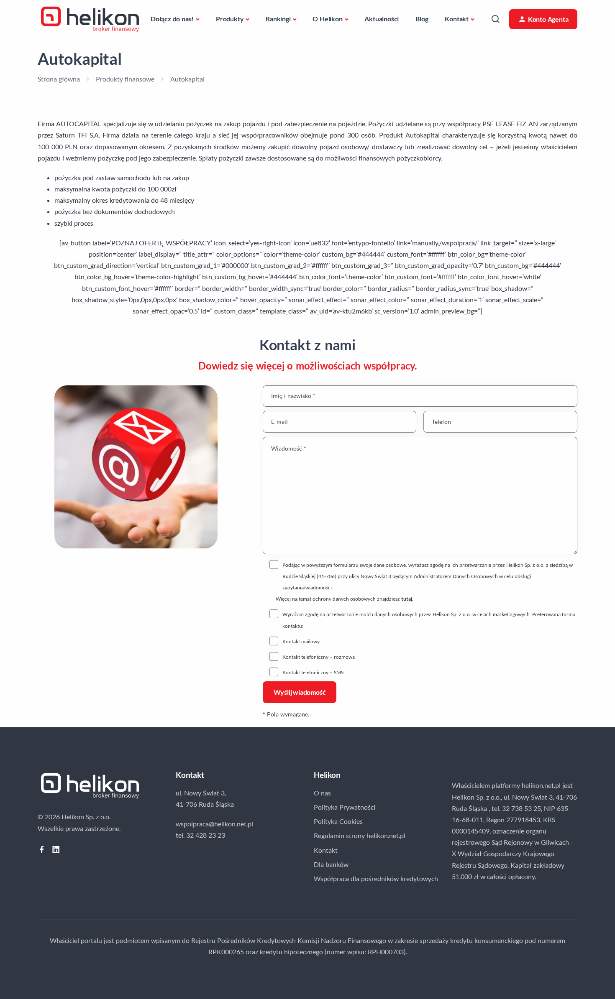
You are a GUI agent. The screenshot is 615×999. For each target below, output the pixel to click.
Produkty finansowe (125, 79)
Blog (421, 19)
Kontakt (457, 19)
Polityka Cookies (338, 821)
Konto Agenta (548, 19)
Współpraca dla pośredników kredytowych (376, 878)
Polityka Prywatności (344, 807)
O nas (322, 793)
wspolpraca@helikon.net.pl (214, 824)
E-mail (279, 421)
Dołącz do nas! (172, 19)
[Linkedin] (56, 849)
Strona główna (59, 79)
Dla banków (331, 864)
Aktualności (381, 19)
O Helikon (327, 19)
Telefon (441, 421)
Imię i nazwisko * (293, 396)
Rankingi (278, 19)
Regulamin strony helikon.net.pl (359, 835)
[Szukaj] (495, 19)
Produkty (229, 19)
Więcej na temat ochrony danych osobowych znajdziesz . (344, 599)
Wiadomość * (288, 448)
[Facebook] (42, 849)
